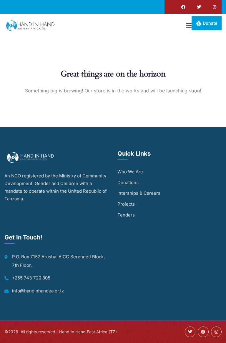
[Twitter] (199, 7)
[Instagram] (214, 7)
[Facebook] (183, 7)
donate (210, 23)
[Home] (30, 25)
